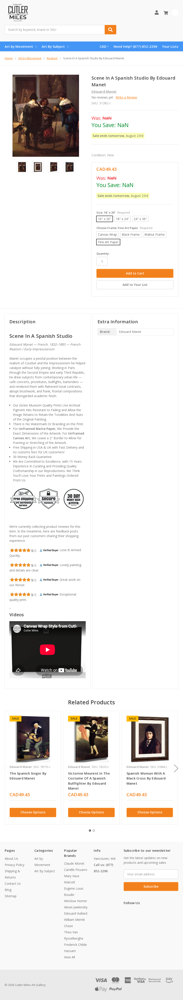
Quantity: (102, 254)
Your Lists (170, 46)
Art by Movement (19, 46)
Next (176, 768)
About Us (11, 858)
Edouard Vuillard (75, 913)
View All (69, 957)
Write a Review (126, 97)
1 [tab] (90, 830)
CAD (103, 46)
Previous (5, 768)
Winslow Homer (75, 901)
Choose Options (33, 812)
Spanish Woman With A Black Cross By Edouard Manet (146, 778)
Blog (8, 890)
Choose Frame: (124, 228)
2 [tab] (94, 830)
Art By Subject (53, 46)
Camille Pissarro (75, 870)
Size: (113, 212)
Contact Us (13, 883)
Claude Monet (74, 863)
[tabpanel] (33, 767)
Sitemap (11, 896)
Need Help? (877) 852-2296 (135, 46)
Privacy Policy (14, 865)
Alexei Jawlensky (75, 907)
